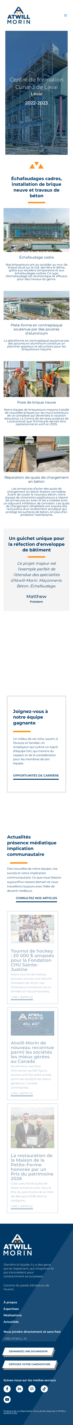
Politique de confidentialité (18, 1411)
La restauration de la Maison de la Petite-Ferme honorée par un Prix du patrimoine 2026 (32, 1167)
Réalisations (13, 1315)
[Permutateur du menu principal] (65, 15)
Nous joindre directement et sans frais (32, 1331)
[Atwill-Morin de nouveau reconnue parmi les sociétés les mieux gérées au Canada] (32, 1023)
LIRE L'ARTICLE (22, 997)
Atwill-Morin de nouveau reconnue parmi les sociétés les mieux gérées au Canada (32, 1052)
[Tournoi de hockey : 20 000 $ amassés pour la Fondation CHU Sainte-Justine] (32, 929)
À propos (10, 1302)
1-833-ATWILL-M (15, 1338)
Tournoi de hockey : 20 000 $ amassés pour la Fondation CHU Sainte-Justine (32, 960)
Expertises (11, 1309)
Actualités (11, 1322)
